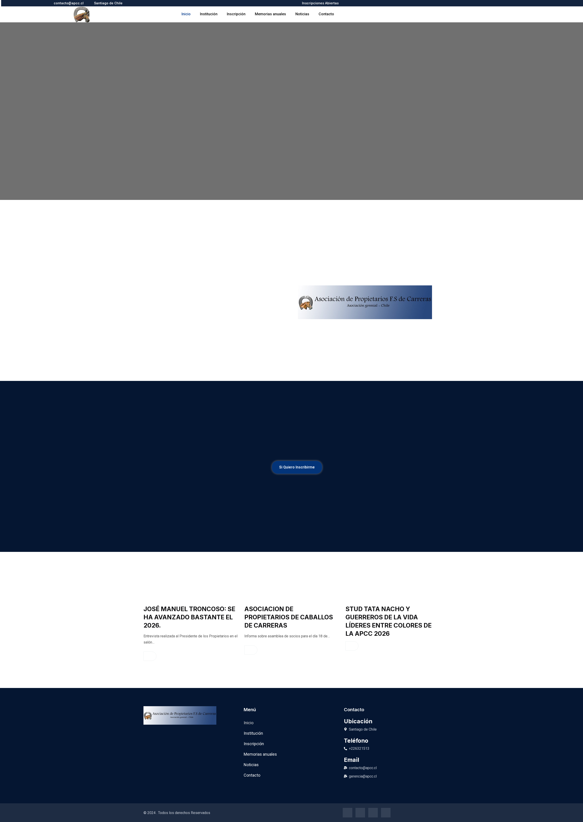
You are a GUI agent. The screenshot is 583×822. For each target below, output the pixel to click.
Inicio (186, 14)
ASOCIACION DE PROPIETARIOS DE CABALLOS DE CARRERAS (288, 617)
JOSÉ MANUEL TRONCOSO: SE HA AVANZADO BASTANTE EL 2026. (189, 617)
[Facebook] (347, 812)
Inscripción (236, 14)
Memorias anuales (270, 14)
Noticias (302, 14)
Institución (208, 14)
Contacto (326, 14)
